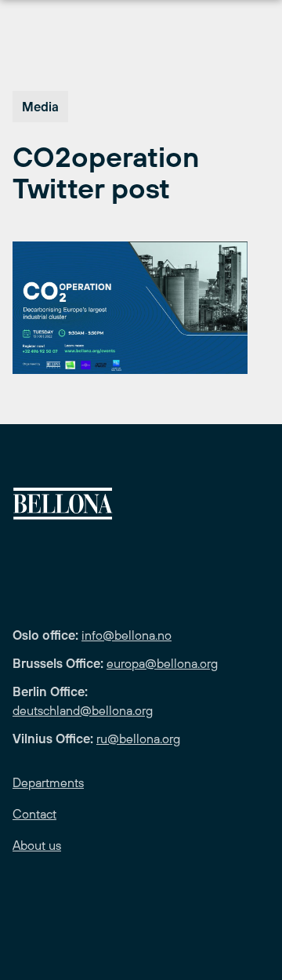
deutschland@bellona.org (83, 710)
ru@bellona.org (138, 738)
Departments (48, 782)
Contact (34, 814)
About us (37, 845)
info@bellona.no (126, 635)
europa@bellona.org (162, 663)
